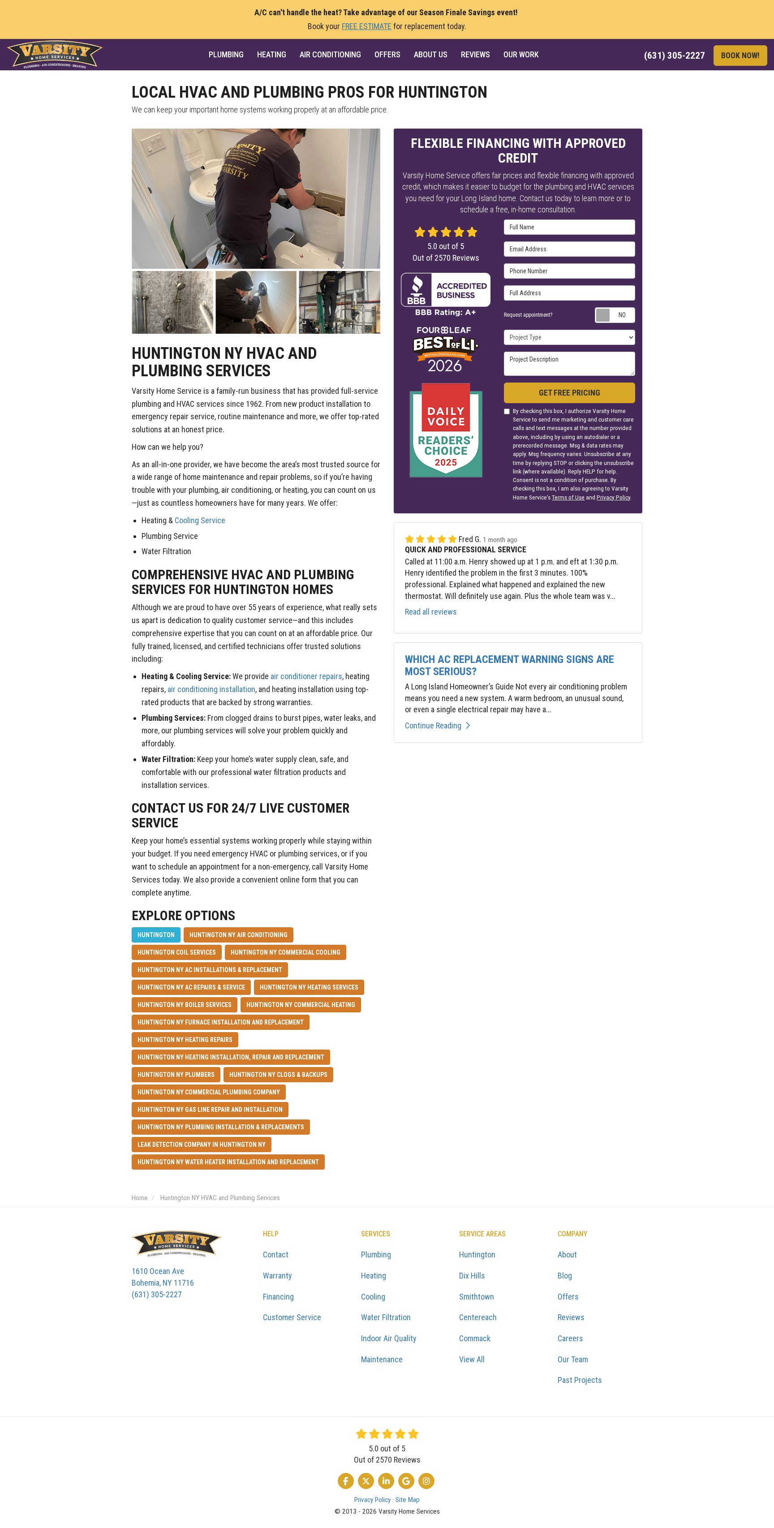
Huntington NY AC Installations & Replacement (210, 969)
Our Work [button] (521, 54)
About (567, 1254)
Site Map (408, 1500)
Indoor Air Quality (389, 1338)
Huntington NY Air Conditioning (238, 934)
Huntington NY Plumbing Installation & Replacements (221, 1127)
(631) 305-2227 (163, 1282)
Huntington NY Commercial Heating (300, 1004)
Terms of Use (568, 497)
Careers (570, 1338)
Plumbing (376, 1254)
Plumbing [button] (226, 54)
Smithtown (476, 1296)
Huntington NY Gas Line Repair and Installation (210, 1109)
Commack (474, 1338)
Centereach (478, 1317)
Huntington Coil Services (177, 952)
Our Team (573, 1359)
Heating (373, 1275)
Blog (565, 1275)
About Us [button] (430, 54)
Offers (568, 1296)
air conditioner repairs (306, 676)
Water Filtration (386, 1317)
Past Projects (580, 1380)
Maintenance (382, 1359)
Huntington (156, 934)
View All (472, 1359)
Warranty (277, 1275)
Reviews (571, 1317)
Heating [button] (271, 54)
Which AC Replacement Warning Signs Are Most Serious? (509, 665)
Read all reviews (431, 611)
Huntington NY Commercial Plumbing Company (209, 1092)
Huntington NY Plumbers (176, 1074)
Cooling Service (200, 520)
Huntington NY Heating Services (309, 987)
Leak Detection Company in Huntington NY (202, 1144)
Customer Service (292, 1317)
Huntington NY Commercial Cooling (285, 952)
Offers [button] (387, 54)
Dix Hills (472, 1275)
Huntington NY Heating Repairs (185, 1039)
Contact (275, 1254)
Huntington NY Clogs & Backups (278, 1074)
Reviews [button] (475, 54)
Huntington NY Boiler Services (185, 1004)
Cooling (373, 1296)
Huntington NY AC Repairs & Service (191, 987)
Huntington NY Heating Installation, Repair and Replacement (231, 1057)
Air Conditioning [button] (330, 54)
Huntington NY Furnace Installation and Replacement (221, 1022)
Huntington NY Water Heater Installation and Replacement (228, 1162)
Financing (278, 1296)
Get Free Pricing (569, 392)
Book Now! (740, 55)
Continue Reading (433, 725)
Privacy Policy (613, 497)
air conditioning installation (211, 689)
